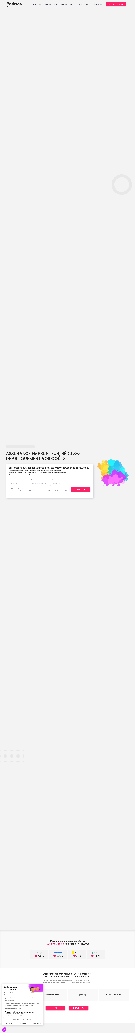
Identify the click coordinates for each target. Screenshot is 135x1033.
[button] (36, 4)
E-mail (32, 479)
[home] (14, 4)
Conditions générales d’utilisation (55, 490)
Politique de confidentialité (28, 490)
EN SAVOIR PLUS (78, 1008)
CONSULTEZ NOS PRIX (116, 4)
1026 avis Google (55, 944)
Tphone (53, 479)
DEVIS (55, 1008)
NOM (10, 479)
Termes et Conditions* (16, 488)
